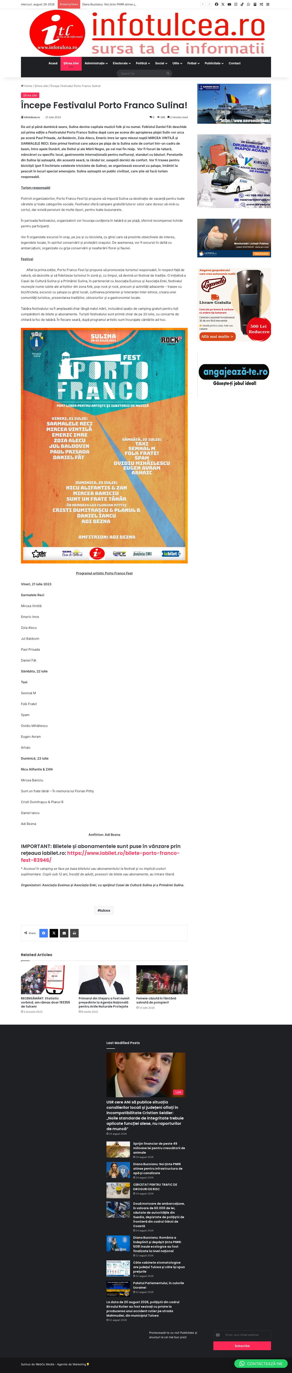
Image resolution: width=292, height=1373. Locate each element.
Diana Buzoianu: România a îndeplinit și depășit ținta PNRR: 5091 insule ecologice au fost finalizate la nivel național (157, 1244)
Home (28, 86)
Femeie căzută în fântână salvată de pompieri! (156, 1000)
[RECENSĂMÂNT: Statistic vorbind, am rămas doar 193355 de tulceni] (46, 979)
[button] (261, 1363)
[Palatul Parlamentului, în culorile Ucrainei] (118, 1289)
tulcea (105, 910)
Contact (234, 63)
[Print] (74, 933)
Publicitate (212, 63)
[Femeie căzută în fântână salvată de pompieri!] (162, 979)
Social (159, 63)
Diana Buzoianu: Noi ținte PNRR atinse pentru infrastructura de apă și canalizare (136, 4)
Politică (141, 63)
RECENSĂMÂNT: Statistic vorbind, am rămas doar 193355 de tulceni (45, 1002)
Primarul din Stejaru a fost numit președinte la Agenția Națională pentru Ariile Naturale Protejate (104, 1002)
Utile (176, 63)
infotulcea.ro (32, 117)
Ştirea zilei (71, 63)
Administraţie (95, 63)
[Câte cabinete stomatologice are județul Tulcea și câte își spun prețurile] (118, 1268)
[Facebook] (43, 933)
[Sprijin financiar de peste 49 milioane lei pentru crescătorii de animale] (118, 1149)
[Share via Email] (64, 933)
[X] (54, 933)
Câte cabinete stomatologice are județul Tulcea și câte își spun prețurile (159, 1267)
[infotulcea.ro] (146, 33)
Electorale (120, 63)
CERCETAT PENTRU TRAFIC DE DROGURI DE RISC (155, 1186)
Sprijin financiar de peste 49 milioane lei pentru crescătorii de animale (159, 1148)
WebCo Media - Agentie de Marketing (61, 1364)
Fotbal (191, 63)
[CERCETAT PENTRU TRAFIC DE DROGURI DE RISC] (118, 1190)
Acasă (53, 63)
